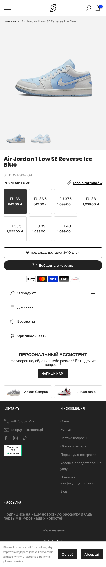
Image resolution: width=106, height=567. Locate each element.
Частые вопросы (73, 438)
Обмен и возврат (74, 446)
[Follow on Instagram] (15, 438)
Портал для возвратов (78, 454)
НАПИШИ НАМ (52, 374)
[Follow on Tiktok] (24, 438)
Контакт (66, 429)
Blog (63, 491)
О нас (65, 421)
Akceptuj (91, 554)
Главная (10, 21)
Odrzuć (67, 554)
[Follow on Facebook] (6, 438)
